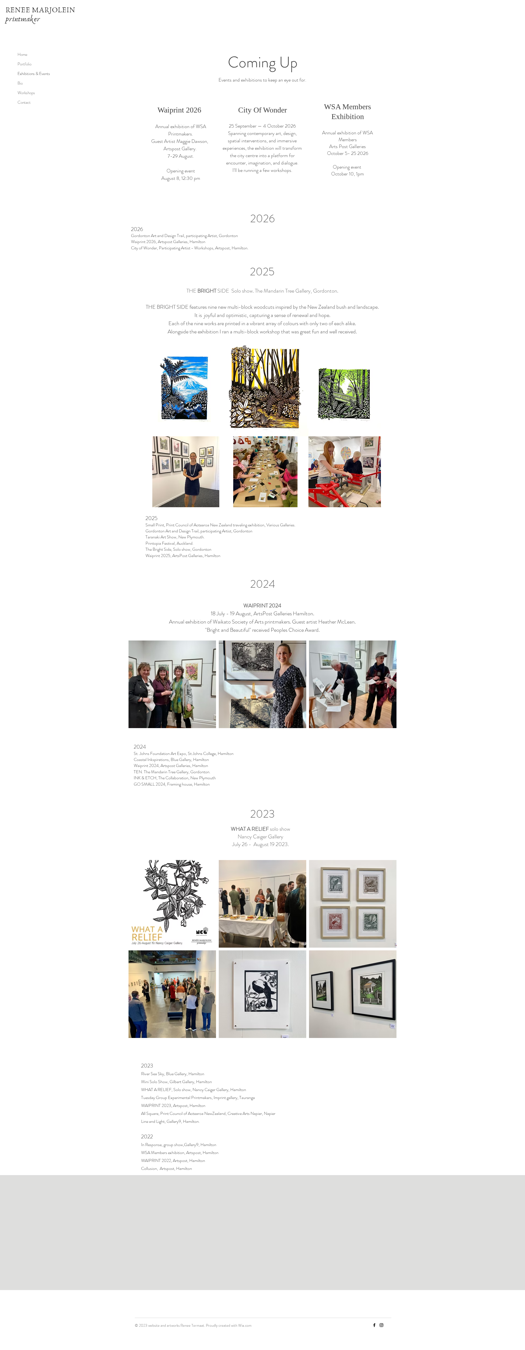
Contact (24, 102)
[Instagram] (381, 1325)
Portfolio (24, 64)
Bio (20, 83)
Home (22, 54)
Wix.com (245, 1325)
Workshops (26, 93)
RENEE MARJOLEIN (40, 10)
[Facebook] (374, 1325)
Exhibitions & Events (34, 74)
